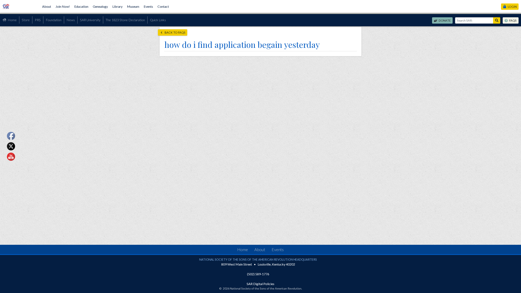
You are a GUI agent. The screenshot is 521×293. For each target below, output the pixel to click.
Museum (133, 6)
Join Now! (63, 6)
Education (81, 6)
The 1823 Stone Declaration (125, 20)
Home (12, 20)
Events (148, 6)
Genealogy (100, 6)
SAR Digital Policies (260, 284)
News (71, 20)
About (46, 6)
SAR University (90, 20)
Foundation (53, 20)
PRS (38, 20)
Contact (163, 6)
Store (26, 20)
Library (117, 6)
